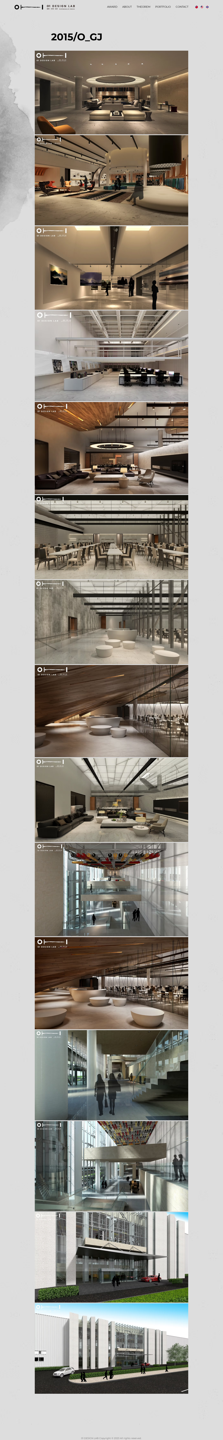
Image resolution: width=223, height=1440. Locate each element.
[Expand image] (111, 92)
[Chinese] (195, 7)
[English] (200, 7)
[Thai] (206, 7)
